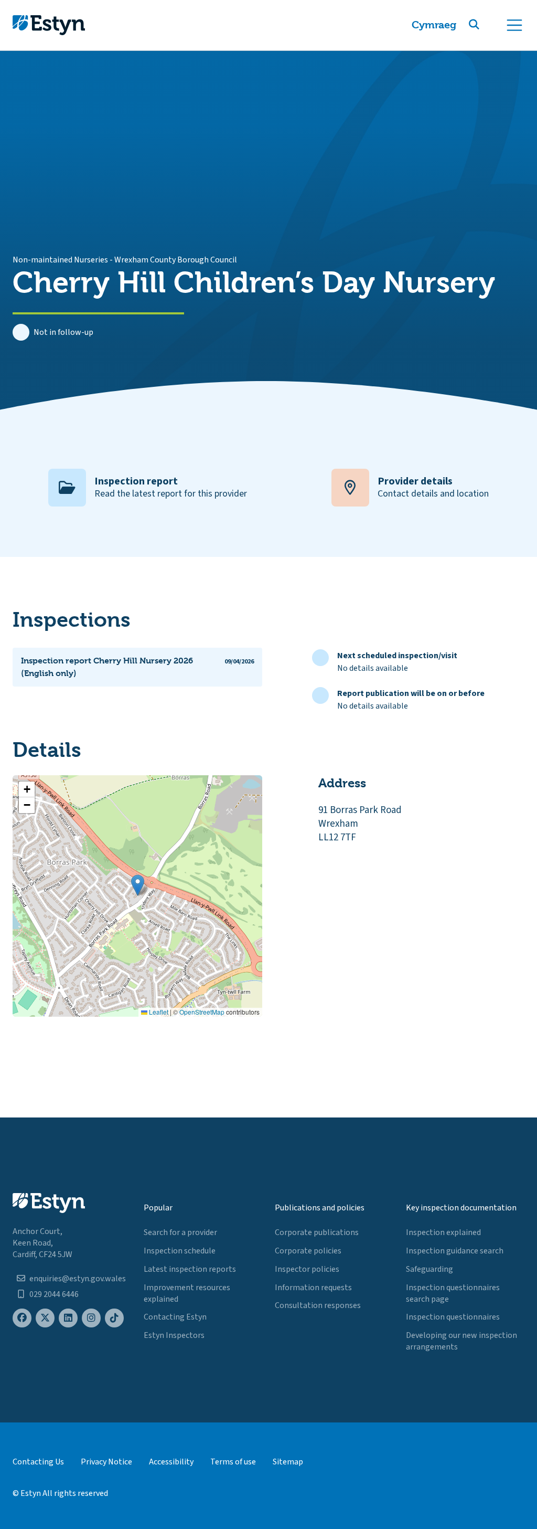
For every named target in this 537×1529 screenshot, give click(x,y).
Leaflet (157, 1011)
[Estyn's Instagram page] (91, 1318)
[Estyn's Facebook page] (22, 1318)
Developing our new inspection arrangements (461, 1341)
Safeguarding (429, 1269)
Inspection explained (443, 1232)
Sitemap (288, 1462)
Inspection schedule (180, 1251)
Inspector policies (307, 1269)
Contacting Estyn (175, 1317)
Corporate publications (317, 1232)
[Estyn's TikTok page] (114, 1318)
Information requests (313, 1287)
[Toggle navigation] (514, 25)
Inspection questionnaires (453, 1317)
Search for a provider (180, 1232)
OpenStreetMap (201, 1011)
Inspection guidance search (454, 1251)
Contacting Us (38, 1462)
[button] (486, 25)
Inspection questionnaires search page (453, 1293)
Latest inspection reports (190, 1269)
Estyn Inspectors (174, 1335)
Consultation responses (318, 1305)
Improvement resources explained (187, 1293)
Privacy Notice (106, 1462)
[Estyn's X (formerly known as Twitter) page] (45, 1318)
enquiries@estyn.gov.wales (77, 1278)
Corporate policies (308, 1251)
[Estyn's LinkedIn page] (68, 1318)
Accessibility (171, 1462)
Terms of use (233, 1462)
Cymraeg (434, 25)
